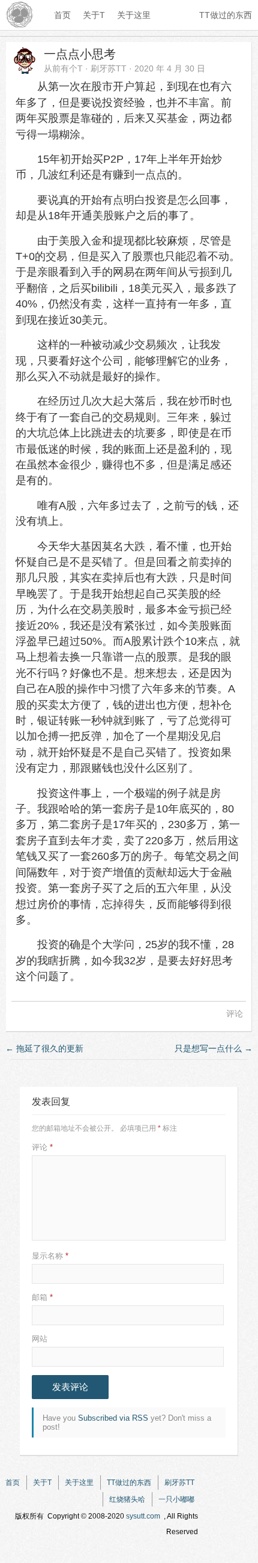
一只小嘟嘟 (176, 1499)
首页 (62, 15)
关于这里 (134, 15)
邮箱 (42, 1297)
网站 (39, 1338)
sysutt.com (143, 1516)
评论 (234, 1013)
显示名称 (50, 1255)
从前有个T (63, 68)
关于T (94, 15)
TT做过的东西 (225, 15)
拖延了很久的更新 (44, 1048)
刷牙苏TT (109, 68)
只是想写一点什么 (214, 1048)
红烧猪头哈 (127, 1499)
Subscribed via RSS (113, 1417)
